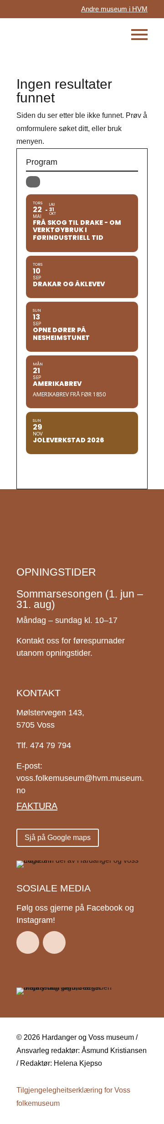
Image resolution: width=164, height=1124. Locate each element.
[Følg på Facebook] (27, 942)
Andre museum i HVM (114, 9)
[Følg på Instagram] (54, 942)
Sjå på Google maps (58, 837)
